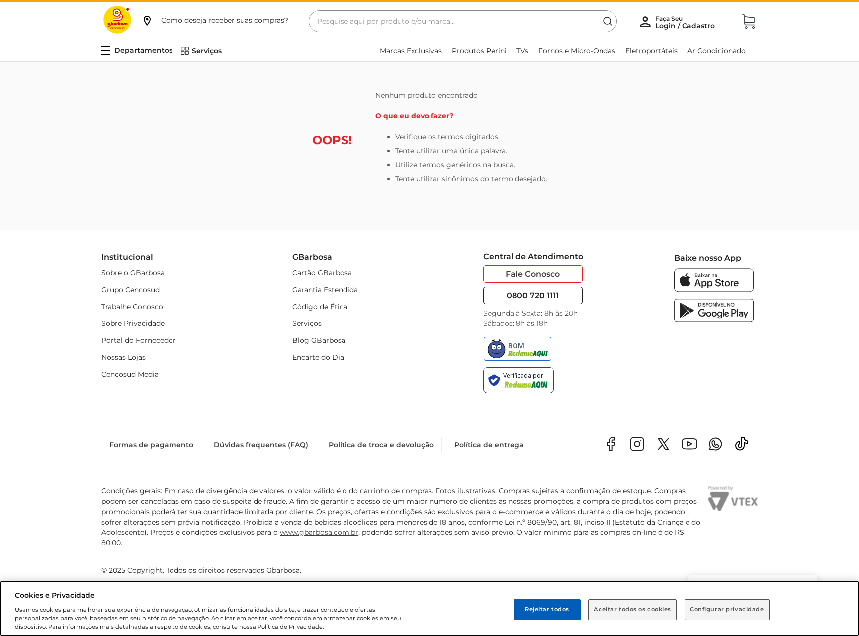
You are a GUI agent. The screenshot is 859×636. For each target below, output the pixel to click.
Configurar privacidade (727, 609)
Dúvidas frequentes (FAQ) (261, 444)
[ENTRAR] (686, 22)
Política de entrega (489, 444)
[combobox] (463, 21)
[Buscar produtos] (608, 21)
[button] (214, 20)
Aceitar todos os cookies (632, 609)
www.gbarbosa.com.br (319, 532)
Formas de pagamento (151, 444)
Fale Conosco (533, 274)
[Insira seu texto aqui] (715, 445)
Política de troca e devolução (381, 444)
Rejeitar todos (547, 609)
